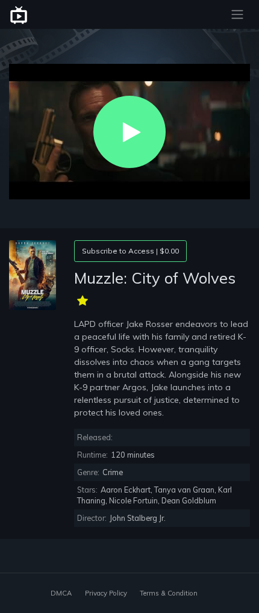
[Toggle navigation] (237, 14)
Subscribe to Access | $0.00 (130, 250)
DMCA (61, 593)
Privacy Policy (106, 593)
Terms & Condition (169, 593)
